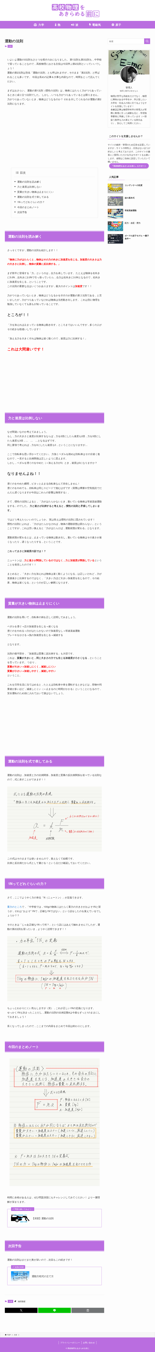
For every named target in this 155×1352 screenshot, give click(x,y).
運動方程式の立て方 (43, 1276)
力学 (10, 46)
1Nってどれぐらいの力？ (31, 202)
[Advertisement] (54, 137)
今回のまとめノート (28, 207)
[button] (21, 1310)
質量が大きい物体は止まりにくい (35, 192)
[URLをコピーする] (87, 1310)
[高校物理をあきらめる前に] (77, 10)
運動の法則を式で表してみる (33, 197)
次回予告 (22, 212)
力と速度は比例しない (29, 186)
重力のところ (14, 906)
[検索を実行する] (147, 41)
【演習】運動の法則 (43, 1218)
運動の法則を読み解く (29, 181)
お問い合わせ (89, 1342)
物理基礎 (21, 1301)
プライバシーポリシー (70, 1342)
